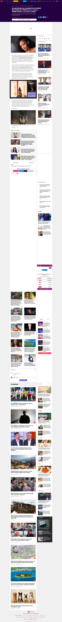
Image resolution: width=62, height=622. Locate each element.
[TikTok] (46, 39)
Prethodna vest (15, 162)
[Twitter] (43, 39)
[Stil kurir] (24, 615)
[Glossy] (27, 615)
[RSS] (50, 39)
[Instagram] (41, 39)
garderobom (25, 61)
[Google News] (48, 39)
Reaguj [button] (13, 173)
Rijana (19, 55)
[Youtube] (45, 39)
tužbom (22, 75)
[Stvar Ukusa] (45, 615)
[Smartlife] (34, 615)
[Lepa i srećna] (30, 615)
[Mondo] (3, 1)
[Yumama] (41, 615)
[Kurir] (17, 615)
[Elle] (22, 615)
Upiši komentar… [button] (16, 377)
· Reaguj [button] (41, 124)
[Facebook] (39, 39)
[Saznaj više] (50, 211)
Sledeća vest (31, 162)
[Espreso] (20, 615)
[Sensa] (37, 615)
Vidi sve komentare (23, 380)
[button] (36, 17)
